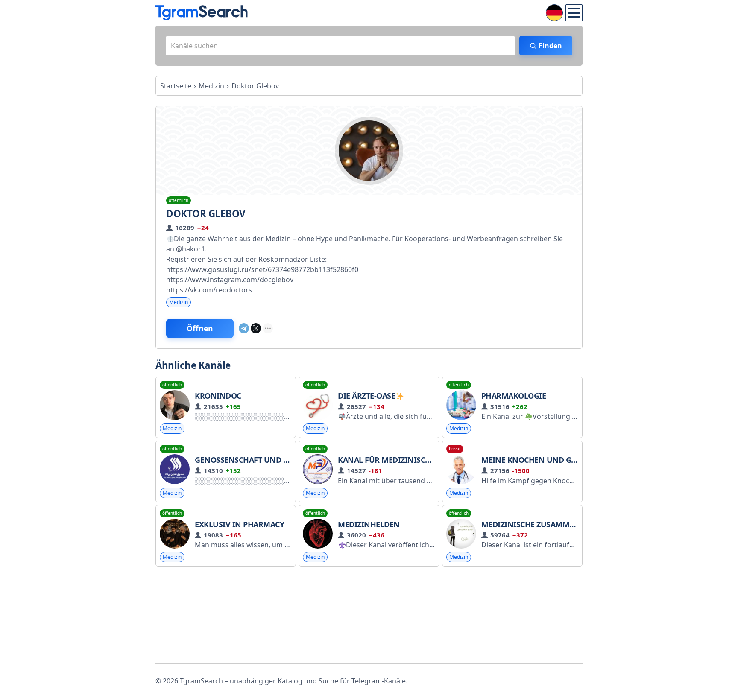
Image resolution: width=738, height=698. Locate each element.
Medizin (178, 302)
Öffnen (200, 328)
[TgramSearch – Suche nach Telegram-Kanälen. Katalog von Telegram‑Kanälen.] (201, 12)
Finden (550, 45)
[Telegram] (244, 328)
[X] (256, 328)
